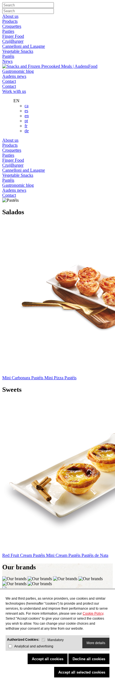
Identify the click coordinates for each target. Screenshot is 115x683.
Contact (9, 81)
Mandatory (55, 640)
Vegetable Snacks (17, 51)
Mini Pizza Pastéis (60, 377)
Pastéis (8, 56)
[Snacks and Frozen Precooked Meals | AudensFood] (49, 66)
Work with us (14, 91)
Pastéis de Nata (95, 555)
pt (26, 120)
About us (10, 16)
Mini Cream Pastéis (64, 555)
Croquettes (11, 26)
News (7, 61)
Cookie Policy (93, 613)
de (27, 130)
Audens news (14, 76)
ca (26, 105)
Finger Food (13, 36)
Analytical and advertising (33, 646)
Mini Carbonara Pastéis (23, 377)
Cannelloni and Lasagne (23, 46)
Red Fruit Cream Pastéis (24, 555)
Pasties (8, 31)
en (27, 115)
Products (10, 21)
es (26, 110)
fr (26, 125)
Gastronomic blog (18, 71)
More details (96, 643)
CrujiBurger (12, 41)
